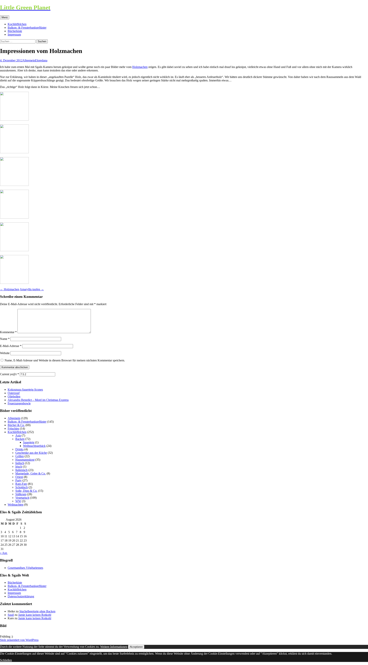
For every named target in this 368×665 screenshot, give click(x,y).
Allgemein (28, 60)
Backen (20, 439)
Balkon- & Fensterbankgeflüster (27, 27)
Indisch (19, 463)
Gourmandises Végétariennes (25, 567)
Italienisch (21, 470)
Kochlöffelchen (17, 24)
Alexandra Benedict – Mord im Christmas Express (38, 400)
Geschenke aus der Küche (31, 452)
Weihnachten (15, 504)
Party (18, 480)
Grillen (19, 456)
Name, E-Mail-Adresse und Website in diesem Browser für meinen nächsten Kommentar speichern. (65, 360)
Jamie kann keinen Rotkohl (34, 614)
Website (5, 353)
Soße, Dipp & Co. (26, 490)
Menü (5, 17)
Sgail (11, 614)
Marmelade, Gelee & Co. (30, 473)
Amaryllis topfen (32, 289)
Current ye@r (9, 374)
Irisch (18, 466)
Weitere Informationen (113, 646)
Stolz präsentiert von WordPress (19, 640)
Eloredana (41, 60)
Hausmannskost (24, 459)
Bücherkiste (15, 31)
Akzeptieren (136, 646)
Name (5, 338)
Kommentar (8, 332)
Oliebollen (14, 396)
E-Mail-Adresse (10, 346)
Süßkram (20, 494)
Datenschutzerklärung (21, 596)
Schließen (6, 660)
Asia (18, 435)
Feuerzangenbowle (19, 403)
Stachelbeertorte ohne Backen (37, 611)
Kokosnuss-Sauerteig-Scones (25, 389)
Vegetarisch (22, 497)
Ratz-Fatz (21, 483)
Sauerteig (28, 442)
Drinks (19, 449)
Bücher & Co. (16, 425)
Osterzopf (14, 393)
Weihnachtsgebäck (34, 445)
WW (18, 501)
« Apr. (3, 553)
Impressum (14, 34)
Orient (19, 477)
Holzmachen (140, 67)
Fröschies (13, 428)
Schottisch (21, 487)
